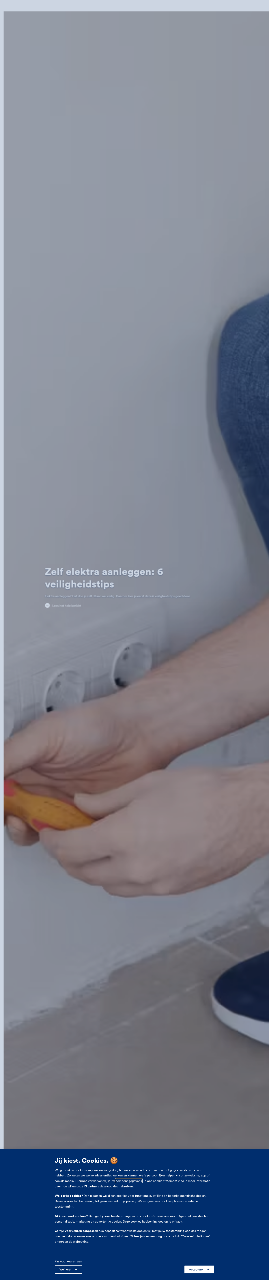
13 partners (91, 1186)
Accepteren (196, 1269)
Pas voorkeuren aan (68, 1261)
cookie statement (165, 1181)
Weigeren (65, 1269)
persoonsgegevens (128, 1181)
